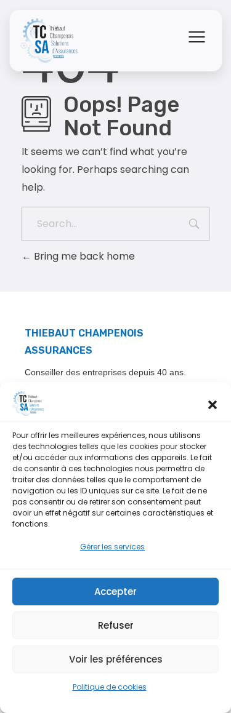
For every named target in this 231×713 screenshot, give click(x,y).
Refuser (116, 625)
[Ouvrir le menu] (196, 37)
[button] (212, 403)
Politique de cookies (110, 687)
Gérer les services (112, 546)
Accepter (115, 591)
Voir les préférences (116, 659)
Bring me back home (83, 256)
